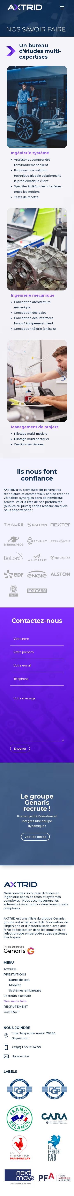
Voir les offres (35, 837)
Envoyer (20, 748)
